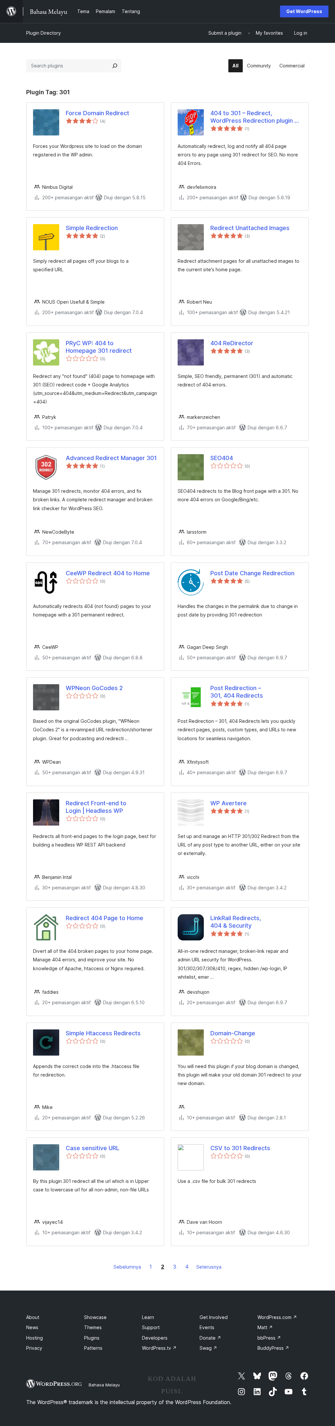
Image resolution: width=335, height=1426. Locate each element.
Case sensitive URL (92, 1148)
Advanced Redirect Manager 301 (111, 458)
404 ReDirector (231, 343)
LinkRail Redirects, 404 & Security (235, 922)
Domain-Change (232, 1033)
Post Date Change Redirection (252, 573)
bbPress (269, 1338)
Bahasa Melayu (104, 1384)
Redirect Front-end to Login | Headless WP (96, 807)
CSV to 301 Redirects (240, 1148)
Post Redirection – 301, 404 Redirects (236, 692)
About (32, 1317)
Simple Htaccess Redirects (103, 1033)
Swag (208, 1348)
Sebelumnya (127, 1267)
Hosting (34, 1338)
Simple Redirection (92, 227)
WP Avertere (228, 803)
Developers (155, 1338)
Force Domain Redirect (97, 113)
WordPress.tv (159, 1348)
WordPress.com (277, 1317)
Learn (148, 1317)
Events (207, 1327)
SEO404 (221, 458)
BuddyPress (273, 1348)
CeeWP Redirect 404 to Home (108, 573)
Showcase (95, 1317)
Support (151, 1327)
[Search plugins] (114, 65)
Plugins (91, 1338)
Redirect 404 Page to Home (104, 918)
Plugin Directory (43, 33)
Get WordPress (304, 11)
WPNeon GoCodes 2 (94, 688)
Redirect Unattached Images (250, 227)
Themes (93, 1327)
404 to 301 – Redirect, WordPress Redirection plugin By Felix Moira (255, 117)
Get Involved (214, 1317)
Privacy (34, 1348)
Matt (265, 1327)
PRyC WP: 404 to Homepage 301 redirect (99, 347)
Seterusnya (208, 1267)
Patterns (93, 1348)
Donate (210, 1338)
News (32, 1327)
